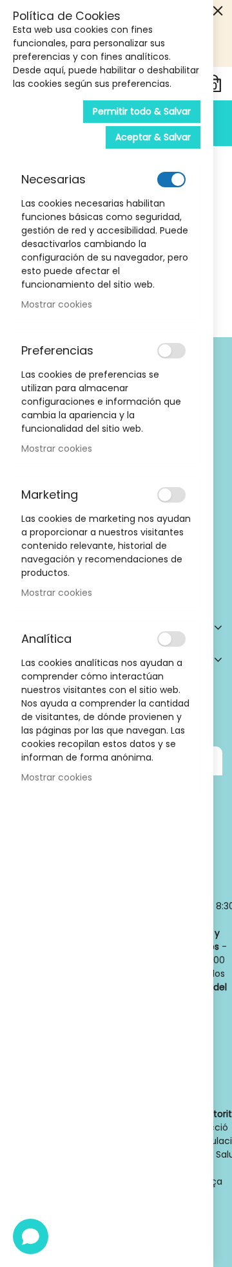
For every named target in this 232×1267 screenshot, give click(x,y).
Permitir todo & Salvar (142, 111)
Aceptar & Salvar (153, 137)
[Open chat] (30, 1236)
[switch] (171, 179)
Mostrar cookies (56, 304)
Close (218, 11)
